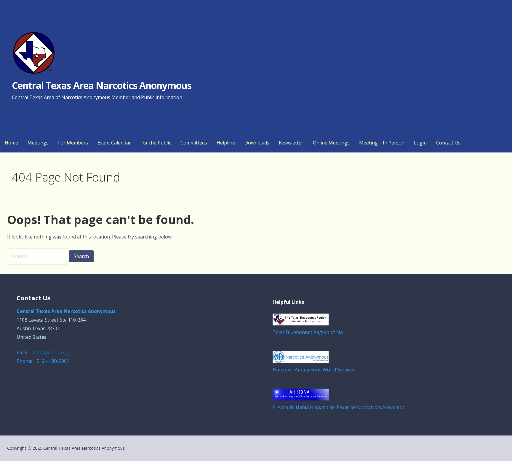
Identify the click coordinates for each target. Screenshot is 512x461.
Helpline (226, 142)
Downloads (256, 142)
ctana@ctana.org (50, 352)
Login (420, 142)
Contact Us (448, 142)
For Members (73, 142)
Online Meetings (331, 142)
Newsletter (291, 142)
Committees (193, 142)
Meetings (38, 142)
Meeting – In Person (381, 142)
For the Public (155, 142)
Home (11, 142)
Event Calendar (114, 142)
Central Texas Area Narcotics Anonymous (102, 85)
